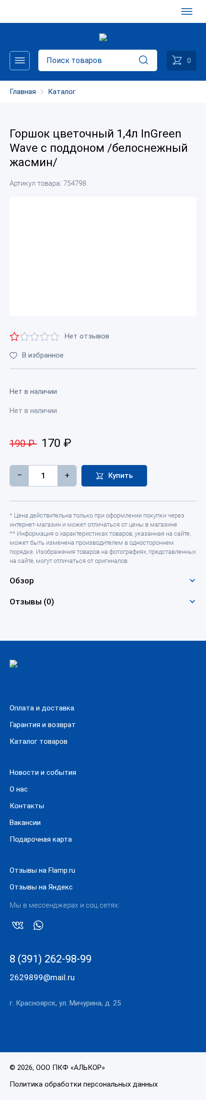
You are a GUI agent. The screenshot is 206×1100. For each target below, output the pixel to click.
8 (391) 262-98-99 (51, 959)
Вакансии (25, 822)
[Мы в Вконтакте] (17, 927)
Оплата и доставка (42, 708)
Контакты (27, 806)
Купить (120, 475)
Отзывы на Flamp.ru (42, 870)
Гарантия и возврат (43, 724)
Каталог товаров (39, 741)
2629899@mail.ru (42, 977)
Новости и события (43, 772)
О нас (19, 789)
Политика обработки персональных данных (84, 1084)
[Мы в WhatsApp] (38, 927)
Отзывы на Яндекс (41, 887)
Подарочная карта (41, 839)
